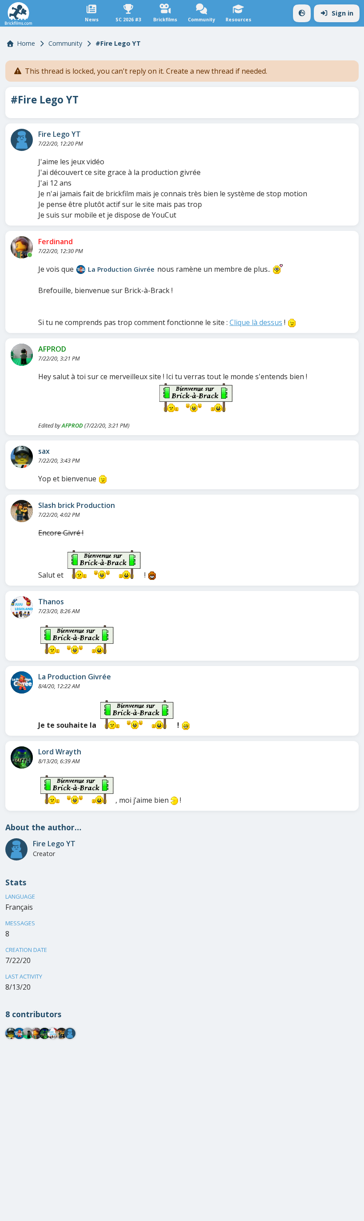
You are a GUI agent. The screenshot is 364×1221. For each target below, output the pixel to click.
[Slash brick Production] (22, 511)
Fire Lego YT (59, 134)
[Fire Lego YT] (22, 140)
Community (65, 43)
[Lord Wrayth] (22, 757)
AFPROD (52, 349)
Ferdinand (55, 241)
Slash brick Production (76, 505)
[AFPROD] (22, 355)
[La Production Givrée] (80, 269)
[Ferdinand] (22, 247)
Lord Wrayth (59, 752)
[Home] (18, 13)
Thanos (51, 602)
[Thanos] (22, 607)
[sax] (22, 457)
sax (44, 451)
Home (26, 43)
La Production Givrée (121, 269)
